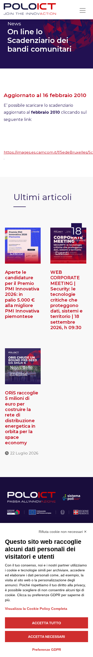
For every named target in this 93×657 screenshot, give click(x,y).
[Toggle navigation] (82, 10)
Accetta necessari (46, 637)
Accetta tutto (46, 623)
